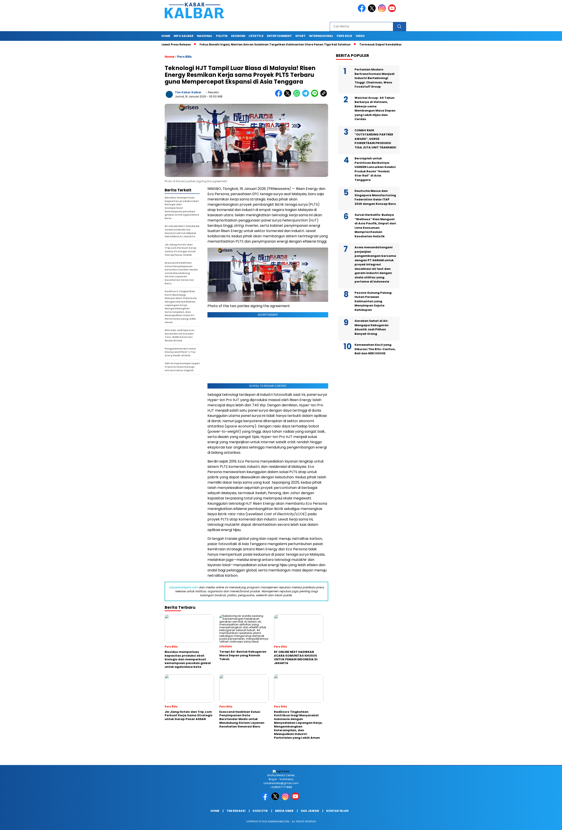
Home (165, 36)
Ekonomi (238, 36)
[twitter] (372, 11)
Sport (300, 36)
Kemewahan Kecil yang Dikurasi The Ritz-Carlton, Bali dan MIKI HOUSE (375, 349)
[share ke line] (315, 95)
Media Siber (284, 811)
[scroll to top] (541, 823)
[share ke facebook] (279, 95)
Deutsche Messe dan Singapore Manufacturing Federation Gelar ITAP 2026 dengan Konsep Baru (375, 197)
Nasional (205, 36)
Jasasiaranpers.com (183, 587)
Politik (222, 36)
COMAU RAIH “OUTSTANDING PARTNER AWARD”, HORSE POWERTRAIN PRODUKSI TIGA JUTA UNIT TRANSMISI (375, 138)
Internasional (321, 36)
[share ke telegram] (306, 95)
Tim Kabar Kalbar (188, 92)
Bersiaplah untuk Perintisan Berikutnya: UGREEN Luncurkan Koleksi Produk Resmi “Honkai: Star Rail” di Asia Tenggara (375, 169)
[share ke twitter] (288, 95)
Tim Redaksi (236, 811)
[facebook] (362, 11)
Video (360, 36)
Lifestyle (256, 36)
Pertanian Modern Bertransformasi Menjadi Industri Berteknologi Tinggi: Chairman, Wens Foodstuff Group (374, 78)
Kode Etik (260, 811)
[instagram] (382, 11)
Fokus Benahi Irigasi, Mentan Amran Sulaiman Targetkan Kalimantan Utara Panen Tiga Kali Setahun (248, 44)
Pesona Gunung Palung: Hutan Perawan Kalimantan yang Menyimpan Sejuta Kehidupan (373, 301)
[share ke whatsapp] (297, 95)
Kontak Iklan (337, 811)
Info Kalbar (183, 36)
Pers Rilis (344, 36)
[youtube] (392, 11)
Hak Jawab (310, 811)
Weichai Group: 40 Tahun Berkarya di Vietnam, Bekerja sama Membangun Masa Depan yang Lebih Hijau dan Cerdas (375, 108)
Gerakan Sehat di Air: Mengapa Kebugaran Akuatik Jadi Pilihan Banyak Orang (372, 327)
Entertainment (279, 36)
